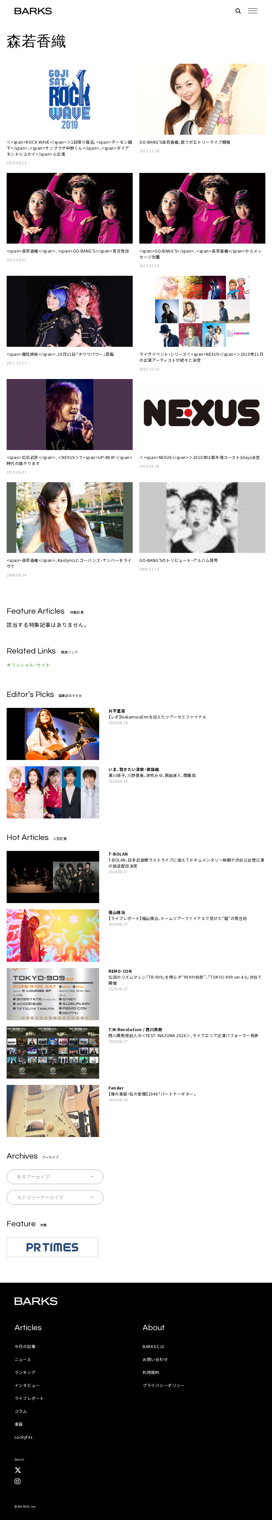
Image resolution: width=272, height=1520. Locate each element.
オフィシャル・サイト (28, 665)
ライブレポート (29, 1398)
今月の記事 (25, 1346)
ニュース (23, 1359)
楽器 (19, 1424)
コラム (21, 1411)
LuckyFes (24, 1437)
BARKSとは (154, 1346)
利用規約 (151, 1372)
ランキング (25, 1372)
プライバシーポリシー (164, 1385)
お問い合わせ (155, 1359)
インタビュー (27, 1385)
